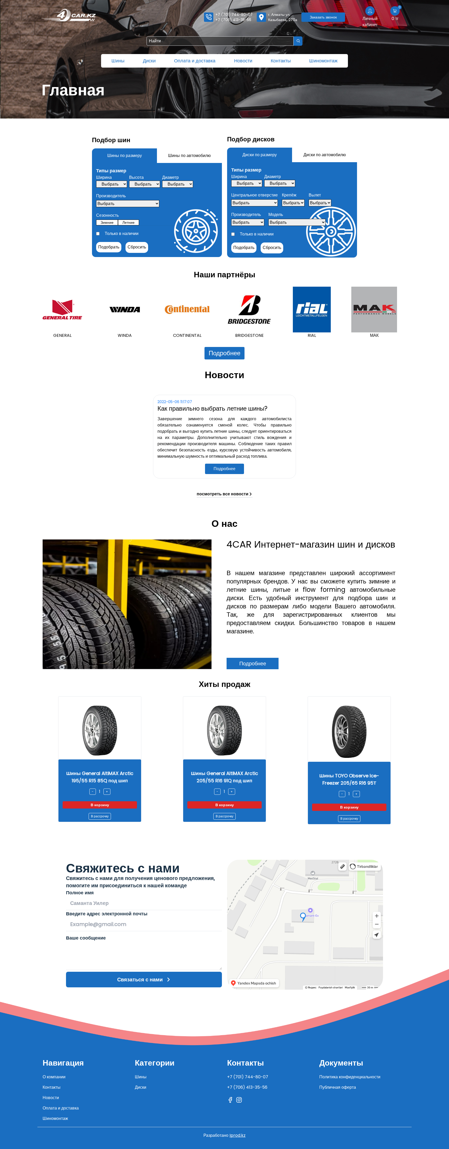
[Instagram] (239, 1100)
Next (415, 312)
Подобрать (108, 247)
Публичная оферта (337, 1087)
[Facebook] (230, 1100)
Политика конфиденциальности (349, 1077)
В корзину (100, 804)
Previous (33, 312)
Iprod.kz (237, 1135)
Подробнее (224, 353)
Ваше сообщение (86, 938)
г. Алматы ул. (282, 17)
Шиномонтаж (323, 60)
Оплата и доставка (194, 60)
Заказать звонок (323, 17)
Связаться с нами (140, 979)
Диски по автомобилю (324, 155)
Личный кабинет (370, 22)
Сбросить (137, 247)
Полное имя (80, 892)
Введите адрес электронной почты (106, 913)
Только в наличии (121, 234)
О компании (54, 1077)
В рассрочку (100, 816)
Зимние (107, 222)
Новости (243, 60)
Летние (128, 222)
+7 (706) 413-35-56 (233, 19)
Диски (149, 60)
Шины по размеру (124, 156)
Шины (117, 60)
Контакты (281, 60)
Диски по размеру (259, 155)
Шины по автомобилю (189, 156)
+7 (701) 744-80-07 (234, 14)
